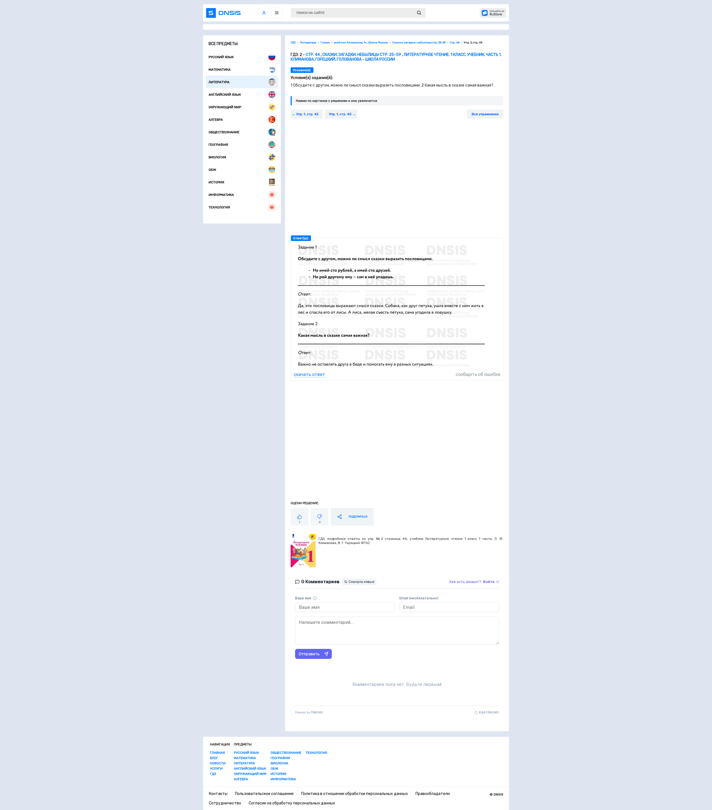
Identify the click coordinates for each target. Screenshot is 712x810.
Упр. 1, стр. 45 (340, 114)
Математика (220, 70)
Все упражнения (485, 114)
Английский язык (225, 95)
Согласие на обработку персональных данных (292, 803)
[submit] (419, 13)
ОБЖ (212, 170)
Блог (214, 758)
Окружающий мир (225, 107)
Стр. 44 (313, 54)
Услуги (216, 768)
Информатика (221, 195)
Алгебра (216, 120)
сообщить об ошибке (478, 374)
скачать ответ (309, 374)
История (216, 182)
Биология (217, 157)
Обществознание (224, 132)
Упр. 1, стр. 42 (307, 114)
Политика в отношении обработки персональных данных (354, 793)
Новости (218, 763)
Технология (219, 207)
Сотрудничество (225, 803)
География (218, 145)
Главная (217, 753)
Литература (219, 82)
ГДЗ (213, 774)
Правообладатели (433, 793)
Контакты (218, 793)
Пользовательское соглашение (264, 793)
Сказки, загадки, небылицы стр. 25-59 (361, 54)
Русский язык (221, 57)
